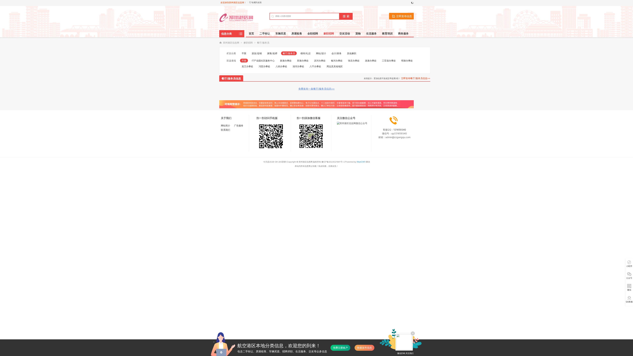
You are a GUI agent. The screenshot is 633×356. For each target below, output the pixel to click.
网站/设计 (321, 53)
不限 (244, 53)
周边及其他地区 (335, 66)
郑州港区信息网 (231, 42)
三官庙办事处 (389, 60)
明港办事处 (407, 60)
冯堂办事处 (264, 66)
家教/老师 (272, 53)
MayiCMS (361, 162)
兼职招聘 (248, 42)
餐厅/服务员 (263, 42)
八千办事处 (315, 66)
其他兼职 (351, 53)
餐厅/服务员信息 (231, 78)
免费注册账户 (340, 347)
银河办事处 (337, 60)
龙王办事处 (247, 66)
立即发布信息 (404, 16)
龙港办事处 (371, 60)
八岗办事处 (281, 66)
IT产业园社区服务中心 (263, 60)
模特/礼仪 (306, 53)
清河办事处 (298, 66)
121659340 (399, 129)
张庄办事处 (354, 60)
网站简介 (225, 125)
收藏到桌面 (257, 2)
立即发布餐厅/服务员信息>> (415, 78)
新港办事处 (286, 60)
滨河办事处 (320, 60)
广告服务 (238, 125)
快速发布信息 (364, 347)
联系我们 (225, 129)
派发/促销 (257, 53)
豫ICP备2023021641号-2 (333, 162)
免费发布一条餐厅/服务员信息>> (316, 88)
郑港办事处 (303, 60)
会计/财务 (337, 53)
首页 (251, 33)
